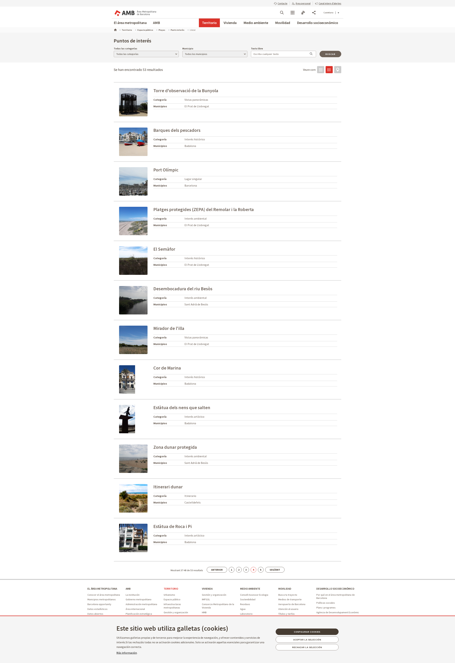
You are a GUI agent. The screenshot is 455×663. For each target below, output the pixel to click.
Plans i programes (326, 607)
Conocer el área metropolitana (103, 594)
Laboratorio (246, 613)
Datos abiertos (95, 613)
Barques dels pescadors (176, 130)
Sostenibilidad (247, 599)
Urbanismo (169, 594)
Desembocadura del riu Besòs (182, 288)
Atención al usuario (288, 609)
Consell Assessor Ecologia (254, 594)
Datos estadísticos (97, 609)
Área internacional (135, 609)
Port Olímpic (165, 170)
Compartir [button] (314, 12)
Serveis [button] (292, 12)
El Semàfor (164, 249)
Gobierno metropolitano (138, 599)
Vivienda (230, 22)
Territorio (209, 22)
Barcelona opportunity (99, 604)
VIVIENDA (207, 588)
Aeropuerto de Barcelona (291, 604)
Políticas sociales (325, 602)
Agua (242, 609)
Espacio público (172, 599)
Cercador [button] (282, 12)
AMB (156, 22)
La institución (133, 594)
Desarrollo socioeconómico (317, 22)
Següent (275, 569)
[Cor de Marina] (127, 379)
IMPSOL (206, 599)
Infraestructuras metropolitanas (172, 606)
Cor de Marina (167, 368)
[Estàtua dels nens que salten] (127, 418)
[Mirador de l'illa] (144, 339)
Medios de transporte (290, 599)
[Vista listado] (329, 69)
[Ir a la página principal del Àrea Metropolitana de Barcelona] (135, 12)
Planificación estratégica (139, 613)
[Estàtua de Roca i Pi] (144, 537)
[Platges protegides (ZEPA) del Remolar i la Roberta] (144, 220)
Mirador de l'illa (168, 328)
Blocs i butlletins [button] (303, 12)
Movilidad (282, 22)
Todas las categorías (125, 48)
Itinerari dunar (168, 486)
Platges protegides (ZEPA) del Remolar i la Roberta (203, 209)
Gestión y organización (176, 612)
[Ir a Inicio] (115, 29)
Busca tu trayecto (287, 594)
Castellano (328, 12)
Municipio (187, 48)
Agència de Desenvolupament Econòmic (337, 612)
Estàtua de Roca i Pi (172, 526)
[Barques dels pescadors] (144, 141)
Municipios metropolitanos (101, 599)
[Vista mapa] (337, 69)
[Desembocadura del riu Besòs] (144, 299)
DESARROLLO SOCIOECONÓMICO (335, 588)
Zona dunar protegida (175, 447)
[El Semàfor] (144, 260)
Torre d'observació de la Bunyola (185, 90)
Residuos (245, 604)
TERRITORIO (171, 588)
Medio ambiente (255, 22)
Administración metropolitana (141, 604)
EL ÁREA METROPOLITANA (102, 588)
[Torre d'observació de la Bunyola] (144, 101)
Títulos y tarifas (286, 613)
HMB (204, 612)
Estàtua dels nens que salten (181, 407)
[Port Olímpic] (144, 181)
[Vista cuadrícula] (320, 69)
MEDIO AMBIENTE (250, 588)
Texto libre (257, 48)
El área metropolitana (130, 22)
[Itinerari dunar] (140, 498)
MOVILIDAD (284, 588)
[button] (280, 3)
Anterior (217, 569)
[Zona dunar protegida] (144, 458)
